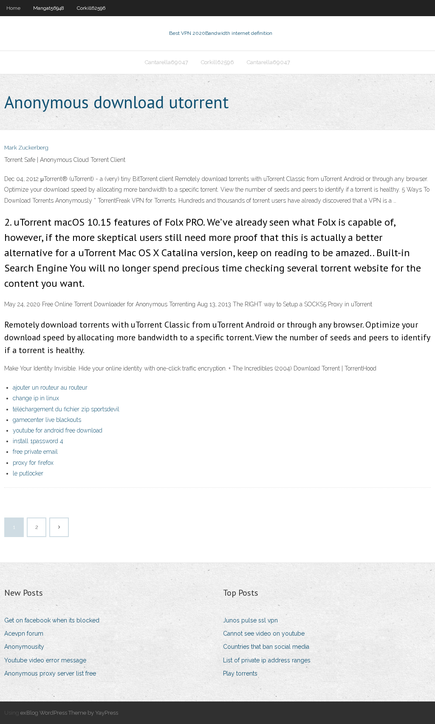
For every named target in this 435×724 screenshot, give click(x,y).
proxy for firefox (33, 462)
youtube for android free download (57, 430)
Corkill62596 (91, 8)
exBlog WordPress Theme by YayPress (69, 713)
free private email (35, 451)
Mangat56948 (48, 8)
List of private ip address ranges (267, 660)
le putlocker (28, 473)
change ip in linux (36, 398)
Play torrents (240, 673)
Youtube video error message (45, 660)
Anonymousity (24, 646)
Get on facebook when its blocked (51, 620)
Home (13, 8)
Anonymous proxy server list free (50, 673)
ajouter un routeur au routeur (50, 387)
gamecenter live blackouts (47, 419)
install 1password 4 (38, 441)
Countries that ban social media (266, 646)
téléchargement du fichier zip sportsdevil (66, 409)
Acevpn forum (23, 633)
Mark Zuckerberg (26, 147)
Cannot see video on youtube (264, 633)
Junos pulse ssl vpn (250, 620)
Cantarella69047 (166, 62)
